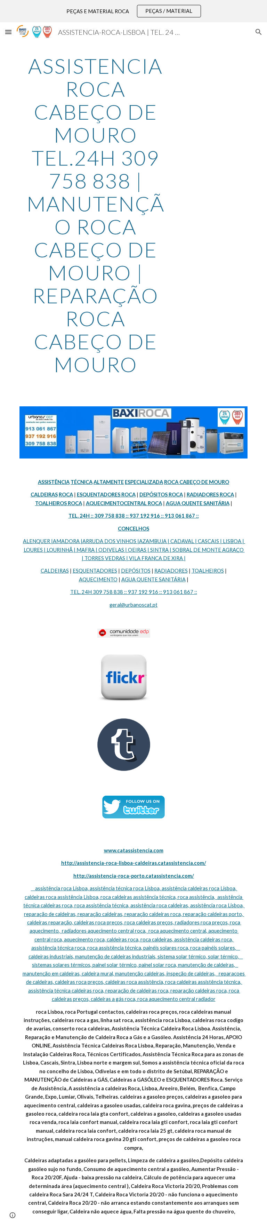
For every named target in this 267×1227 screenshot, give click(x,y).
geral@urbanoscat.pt (133, 605)
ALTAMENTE (109, 482)
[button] (8, 31)
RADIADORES (171, 571)
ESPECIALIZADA (144, 482)
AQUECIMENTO (98, 579)
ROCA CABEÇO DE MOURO (196, 482)
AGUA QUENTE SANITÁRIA (153, 579)
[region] (133, 11)
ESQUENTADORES (95, 571)
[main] (95, 215)
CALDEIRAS (55, 571)
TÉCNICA (81, 482)
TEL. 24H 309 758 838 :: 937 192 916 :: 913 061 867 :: (133, 592)
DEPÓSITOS (136, 571)
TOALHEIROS (208, 571)
